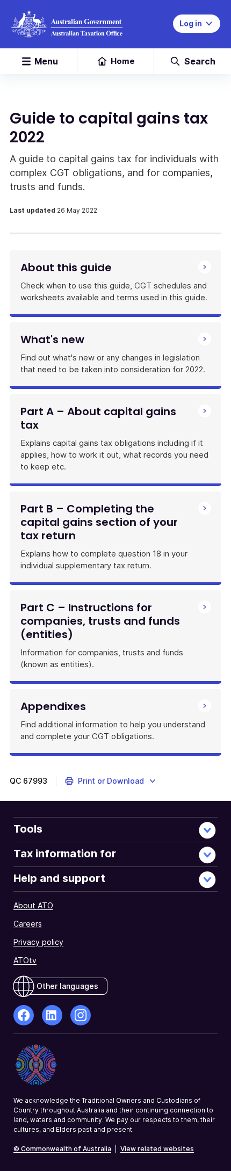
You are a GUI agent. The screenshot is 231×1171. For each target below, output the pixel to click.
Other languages (67, 986)
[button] (110, 781)
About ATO (33, 905)
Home (123, 61)
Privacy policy (38, 941)
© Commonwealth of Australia (62, 1149)
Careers (27, 923)
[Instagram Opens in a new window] (80, 1015)
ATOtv (25, 960)
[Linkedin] (52, 1015)
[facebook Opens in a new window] (23, 1015)
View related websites (157, 1149)
